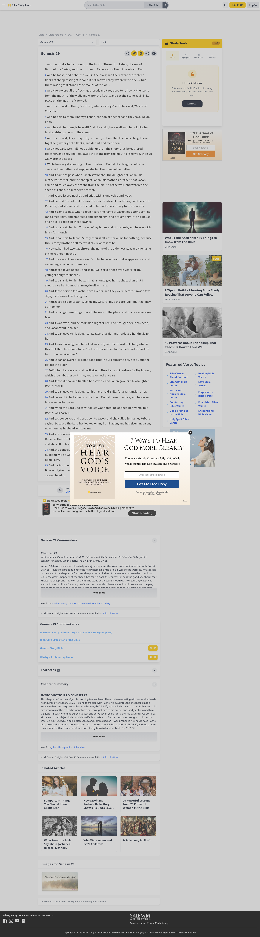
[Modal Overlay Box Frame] (130, 468)
